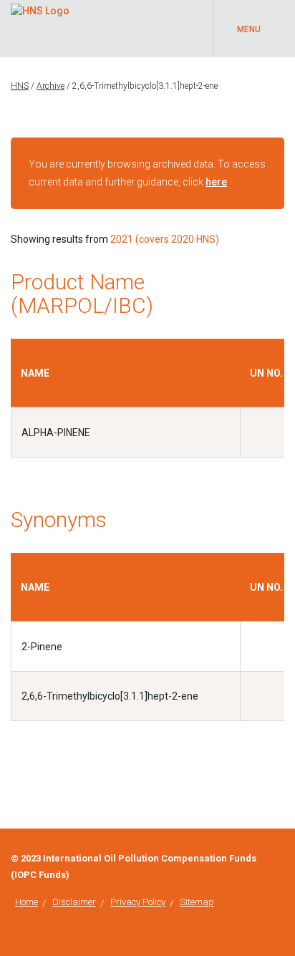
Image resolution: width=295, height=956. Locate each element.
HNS (20, 86)
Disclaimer (74, 902)
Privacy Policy (137, 902)
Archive (50, 86)
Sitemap (197, 902)
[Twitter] (280, 858)
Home (26, 902)
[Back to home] (40, 8)
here (216, 182)
